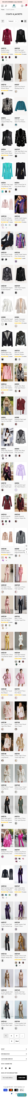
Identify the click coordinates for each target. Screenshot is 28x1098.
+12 (6, 628)
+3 (6, 60)
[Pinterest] (6, 1068)
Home (2, 9)
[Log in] (22, 6)
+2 (6, 560)
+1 (6, 524)
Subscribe (21, 1078)
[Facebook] (2, 1068)
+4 (6, 228)
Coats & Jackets (10, 9)
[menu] (2, 6)
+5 (19, 664)
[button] (6, 6)
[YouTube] (10, 1068)
